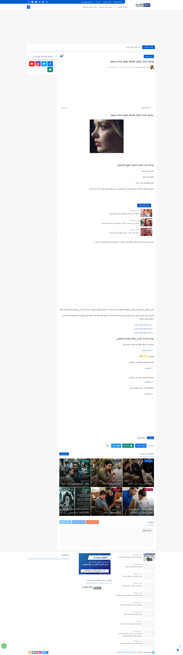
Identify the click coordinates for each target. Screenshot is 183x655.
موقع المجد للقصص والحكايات (126, 652)
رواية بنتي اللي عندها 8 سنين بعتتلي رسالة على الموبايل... (140, 510)
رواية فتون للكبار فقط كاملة (133, 614)
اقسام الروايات (122, 7)
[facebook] (46, 1)
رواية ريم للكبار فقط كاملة (133, 567)
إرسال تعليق (147, 530)
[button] (140, 446)
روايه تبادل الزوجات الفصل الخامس (131, 643)
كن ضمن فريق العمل (87, 2)
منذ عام (86, 506)
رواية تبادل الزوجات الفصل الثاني (132, 586)
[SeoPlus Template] (153, 652)
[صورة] (149, 557)
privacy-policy (118, 2)
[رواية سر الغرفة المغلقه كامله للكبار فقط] (146, 213)
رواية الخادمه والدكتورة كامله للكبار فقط (129, 595)
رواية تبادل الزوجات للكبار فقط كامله (130, 557)
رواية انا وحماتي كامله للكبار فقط (131, 605)
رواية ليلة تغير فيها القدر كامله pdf (131, 624)
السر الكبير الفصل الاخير (143, 332)
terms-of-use (107, 2)
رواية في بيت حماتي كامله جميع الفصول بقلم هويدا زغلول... (120, 223)
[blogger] (29, 652)
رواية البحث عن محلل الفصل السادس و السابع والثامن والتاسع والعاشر (130, 634)
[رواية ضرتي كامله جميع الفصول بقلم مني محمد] (146, 232)
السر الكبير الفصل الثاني (142, 328)
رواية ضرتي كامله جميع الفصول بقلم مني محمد (124, 232)
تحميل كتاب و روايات (106, 7)
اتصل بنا (98, 2)
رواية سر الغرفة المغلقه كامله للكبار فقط (124, 213)
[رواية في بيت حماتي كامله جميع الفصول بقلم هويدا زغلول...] (146, 222)
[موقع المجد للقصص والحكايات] (143, 5)
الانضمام (148, 368)
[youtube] (36, 1)
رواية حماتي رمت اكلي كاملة (140, 483)
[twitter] (43, 1)
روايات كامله (149, 56)
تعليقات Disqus (65, 522)
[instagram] (39, 1)
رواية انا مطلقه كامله (111, 483)
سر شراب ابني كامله (133, 47)
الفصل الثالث (146, 350)
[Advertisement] (91, 27)
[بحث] (28, 7)
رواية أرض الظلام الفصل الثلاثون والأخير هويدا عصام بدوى (76, 510)
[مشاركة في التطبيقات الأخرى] (107, 446)
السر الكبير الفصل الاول (142, 324)
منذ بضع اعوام (133, 210)
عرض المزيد (64, 454)
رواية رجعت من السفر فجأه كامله (75, 483)
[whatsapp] (32, 1)
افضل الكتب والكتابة (90, 7)
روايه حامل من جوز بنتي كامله (132, 576)
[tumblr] (28, 1)
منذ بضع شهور (147, 480)
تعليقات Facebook (78, 522)
